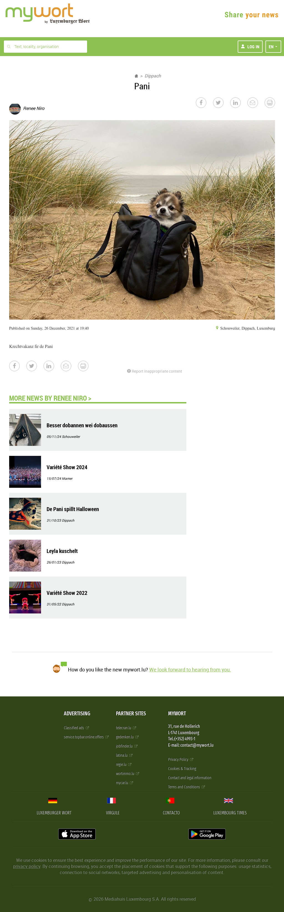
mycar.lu (122, 782)
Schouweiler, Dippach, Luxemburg (247, 328)
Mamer (67, 478)
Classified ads (74, 728)
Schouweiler (71, 436)
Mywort (177, 713)
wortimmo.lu (125, 773)
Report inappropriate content (156, 371)
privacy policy (26, 866)
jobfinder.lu (124, 746)
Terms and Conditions (184, 787)
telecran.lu (124, 728)
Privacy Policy (178, 759)
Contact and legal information (189, 777)
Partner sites (131, 713)
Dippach (152, 76)
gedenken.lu (125, 737)
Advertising (77, 713)
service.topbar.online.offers (84, 737)
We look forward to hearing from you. (190, 669)
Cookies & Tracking (182, 768)
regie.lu (121, 764)
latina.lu (122, 755)
